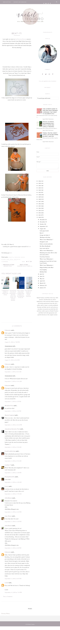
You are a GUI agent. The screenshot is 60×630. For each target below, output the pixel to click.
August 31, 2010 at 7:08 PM (12, 342)
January (42, 288)
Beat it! (41, 233)
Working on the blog (45, 237)
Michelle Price (9, 405)
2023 (39, 188)
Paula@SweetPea (10, 477)
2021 (39, 192)
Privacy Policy (5, 613)
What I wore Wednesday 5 (46, 259)
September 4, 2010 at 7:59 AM (13, 494)
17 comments (4, 261)
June (41, 276)
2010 (39, 217)
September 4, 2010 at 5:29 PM (13, 521)
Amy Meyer (8, 516)
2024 (39, 185)
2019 (39, 197)
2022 (39, 190)
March (41, 283)
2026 (39, 181)
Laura (6, 486)
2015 (39, 206)
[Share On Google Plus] (31, 261)
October (42, 224)
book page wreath (44, 231)
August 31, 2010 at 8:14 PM (12, 360)
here (29, 246)
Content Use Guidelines (20, 2)
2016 (39, 204)
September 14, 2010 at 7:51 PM (13, 592)
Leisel (6, 583)
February (42, 285)
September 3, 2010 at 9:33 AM (13, 461)
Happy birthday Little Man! (46, 267)
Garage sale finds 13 (45, 235)
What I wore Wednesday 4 (46, 265)
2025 (39, 183)
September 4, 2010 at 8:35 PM (13, 578)
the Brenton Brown (20, 39)
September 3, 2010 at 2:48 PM (13, 473)
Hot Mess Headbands (45, 246)
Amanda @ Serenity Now (12, 429)
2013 (39, 210)
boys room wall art (44, 248)
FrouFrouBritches (10, 451)
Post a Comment (7, 596)
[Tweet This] (27, 261)
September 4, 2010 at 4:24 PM (13, 512)
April (41, 281)
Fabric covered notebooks (46, 244)
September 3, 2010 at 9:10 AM (13, 447)
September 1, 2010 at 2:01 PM (13, 411)
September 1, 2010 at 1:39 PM (13, 401)
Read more (51, 119)
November (43, 222)
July (41, 274)
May (41, 278)
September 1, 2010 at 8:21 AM (13, 372)
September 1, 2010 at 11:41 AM (13, 381)
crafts (11, 257)
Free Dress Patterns (45, 257)
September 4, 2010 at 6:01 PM (13, 548)
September (43, 226)
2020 (39, 195)
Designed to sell (44, 242)
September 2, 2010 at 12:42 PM (13, 425)
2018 (39, 199)
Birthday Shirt (43, 272)
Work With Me (7, 2)
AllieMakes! (8, 498)
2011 (39, 215)
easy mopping (43, 269)
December (42, 219)
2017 (39, 201)
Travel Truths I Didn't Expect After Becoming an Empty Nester (50, 134)
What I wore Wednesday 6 (46, 250)
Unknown (8, 330)
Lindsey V (8, 465)
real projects (15, 259)
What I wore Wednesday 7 (46, 239)
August (42, 228)
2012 (39, 213)
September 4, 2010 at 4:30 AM (13, 482)
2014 (39, 208)
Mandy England (10, 415)
